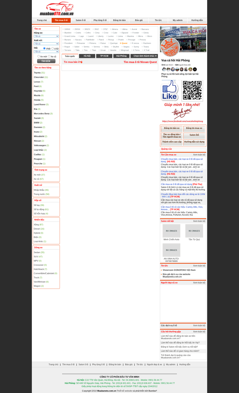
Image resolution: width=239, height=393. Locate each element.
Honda (39, 100)
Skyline (116, 47)
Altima (124, 29)
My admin (177, 20)
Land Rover (41, 104)
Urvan (103, 50)
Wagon (39, 286)
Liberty (101, 36)
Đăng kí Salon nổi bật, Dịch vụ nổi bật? (179, 347)
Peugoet (39, 159)
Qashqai (113, 43)
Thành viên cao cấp (171, 142)
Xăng (38, 224)
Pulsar (103, 43)
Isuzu (38, 132)
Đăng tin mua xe (194, 128)
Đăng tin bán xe (172, 128)
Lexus (38, 82)
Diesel (39, 229)
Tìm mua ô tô (61, 20)
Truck (38, 277)
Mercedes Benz (43, 113)
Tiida (77, 50)
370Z (105, 29)
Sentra (86, 47)
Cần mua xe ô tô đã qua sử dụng (177, 184)
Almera (115, 29)
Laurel (90, 36)
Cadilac (39, 154)
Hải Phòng (121, 56)
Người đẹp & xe (154, 364)
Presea (143, 40)
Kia (37, 109)
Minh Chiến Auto (171, 239)
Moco (149, 36)
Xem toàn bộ (199, 154)
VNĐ (48, 49)
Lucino (111, 36)
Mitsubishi (40, 136)
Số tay (39, 205)
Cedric (78, 33)
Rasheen (147, 43)
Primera (92, 43)
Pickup (111, 40)
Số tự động (41, 209)
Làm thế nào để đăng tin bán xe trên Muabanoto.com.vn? (178, 337)
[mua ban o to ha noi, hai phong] (57, 16)
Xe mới (43, 56)
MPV (37, 261)
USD (56, 49)
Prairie (121, 40)
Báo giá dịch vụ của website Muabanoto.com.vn (176, 275)
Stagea (126, 47)
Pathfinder (90, 40)
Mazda (39, 95)
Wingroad (125, 50)
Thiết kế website (124, 391)
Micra (140, 36)
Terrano (67, 50)
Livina (120, 36)
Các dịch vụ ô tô (169, 325)
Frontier (135, 33)
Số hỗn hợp (41, 213)
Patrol (101, 40)
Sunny (136, 47)
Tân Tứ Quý (194, 239)
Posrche (39, 163)
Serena (97, 47)
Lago (82, 36)
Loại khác (40, 150)
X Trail (146, 50)
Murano (67, 40)
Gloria (146, 33)
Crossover (40, 265)
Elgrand (125, 33)
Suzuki (39, 118)
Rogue (67, 47)
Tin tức (158, 20)
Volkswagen (41, 145)
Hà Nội (87, 56)
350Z (96, 29)
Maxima (130, 36)
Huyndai (39, 91)
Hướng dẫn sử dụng (194, 142)
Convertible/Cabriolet (45, 273)
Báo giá (139, 20)
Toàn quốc (70, 56)
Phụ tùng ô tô (100, 20)
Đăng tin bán (119, 20)
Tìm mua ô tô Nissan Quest (140, 61)
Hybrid (38, 233)
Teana (146, 47)
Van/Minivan (41, 282)
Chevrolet (41, 77)
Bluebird (67, 33)
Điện (37, 237)
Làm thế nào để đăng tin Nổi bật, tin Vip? (180, 342)
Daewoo (39, 127)
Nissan (39, 141)
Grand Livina (69, 36)
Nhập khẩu (41, 190)
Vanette (113, 50)
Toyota (39, 73)
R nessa (135, 43)
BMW (38, 123)
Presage (131, 40)
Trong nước (41, 194)
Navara (78, 40)
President (68, 43)
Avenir (134, 29)
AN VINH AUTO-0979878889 (171, 260)
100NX (67, 29)
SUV (38, 256)
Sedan (39, 252)
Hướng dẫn (197, 20)
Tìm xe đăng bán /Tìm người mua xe (172, 135)
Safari (76, 47)
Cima (97, 33)
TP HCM (104, 56)
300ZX (87, 29)
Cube (115, 33)
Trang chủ (42, 20)
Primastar (81, 43)
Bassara (145, 29)
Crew (106, 33)
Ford (38, 86)
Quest (124, 43)
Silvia (106, 47)
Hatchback (40, 269)
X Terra (136, 50)
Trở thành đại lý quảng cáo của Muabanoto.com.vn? (176, 356)
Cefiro (88, 33)
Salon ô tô (81, 20)
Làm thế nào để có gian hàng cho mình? (180, 351)
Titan (94, 50)
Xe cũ (53, 56)
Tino (85, 50)
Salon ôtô (194, 135)
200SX (77, 29)
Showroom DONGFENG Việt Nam (179, 270)
